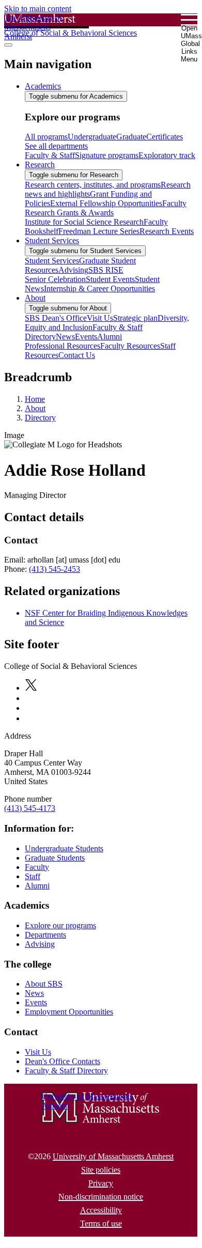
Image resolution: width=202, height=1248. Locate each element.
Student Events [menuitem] (110, 279)
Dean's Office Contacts (62, 1061)
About (35, 408)
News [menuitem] (65, 336)
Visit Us (38, 1052)
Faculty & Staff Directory (66, 1070)
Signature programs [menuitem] (106, 155)
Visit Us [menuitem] (100, 318)
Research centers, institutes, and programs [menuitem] (93, 184)
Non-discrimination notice (100, 1196)
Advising (40, 944)
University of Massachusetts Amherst (113, 1156)
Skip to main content (37, 8)
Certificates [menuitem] (164, 136)
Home (35, 399)
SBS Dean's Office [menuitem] (56, 318)
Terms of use (101, 1223)
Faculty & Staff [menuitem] (50, 155)
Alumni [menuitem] (109, 336)
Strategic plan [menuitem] (135, 318)
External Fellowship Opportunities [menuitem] (106, 203)
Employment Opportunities (69, 1011)
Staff (32, 876)
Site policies (100, 1169)
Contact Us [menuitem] (76, 355)
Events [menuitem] (86, 336)
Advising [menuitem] (73, 270)
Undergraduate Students (64, 848)
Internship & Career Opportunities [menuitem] (99, 288)
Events (36, 1002)
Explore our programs (60, 925)
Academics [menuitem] (43, 86)
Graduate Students (55, 857)
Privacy (100, 1183)
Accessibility (101, 1210)
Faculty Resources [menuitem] (130, 345)
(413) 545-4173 (29, 808)
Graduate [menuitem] (131, 136)
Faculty (37, 867)
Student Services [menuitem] (52, 240)
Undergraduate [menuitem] (92, 136)
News (34, 993)
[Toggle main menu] (8, 44)
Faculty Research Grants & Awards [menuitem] (106, 208)
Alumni (37, 885)
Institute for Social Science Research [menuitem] (84, 221)
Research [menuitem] (40, 164)
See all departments (56, 146)
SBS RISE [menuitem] (105, 270)
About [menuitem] (35, 297)
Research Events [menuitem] (166, 231)
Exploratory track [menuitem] (166, 155)
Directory (40, 417)
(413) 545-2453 (54, 569)
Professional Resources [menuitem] (62, 345)
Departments (45, 934)
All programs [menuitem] (46, 136)
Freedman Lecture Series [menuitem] (98, 231)
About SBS (44, 983)
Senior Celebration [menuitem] (55, 279)
